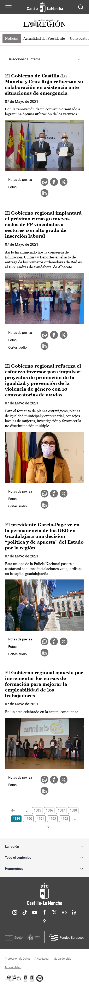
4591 (40, 819)
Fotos (12, 187)
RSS (44, 920)
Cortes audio (17, 347)
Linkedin (74, 912)
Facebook (44, 912)
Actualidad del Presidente (44, 38)
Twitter (54, 912)
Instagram (15, 912)
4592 (52, 819)
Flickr (64, 912)
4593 (64, 819)
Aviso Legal (42, 958)
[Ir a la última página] (44, 827)
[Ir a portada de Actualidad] (44, 24)
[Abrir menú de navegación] (8, 7)
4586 (49, 810)
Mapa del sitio (62, 958)
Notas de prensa (20, 180)
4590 (28, 819)
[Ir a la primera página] (16, 810)
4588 (73, 810)
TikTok (25, 912)
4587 (61, 810)
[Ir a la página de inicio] (45, 7)
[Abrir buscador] (81, 7)
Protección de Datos (17, 958)
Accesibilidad (13, 967)
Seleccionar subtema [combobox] (24, 59)
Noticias (11, 38)
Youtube (35, 912)
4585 (37, 810)
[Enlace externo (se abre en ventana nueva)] (32, 978)
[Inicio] (44, 894)
